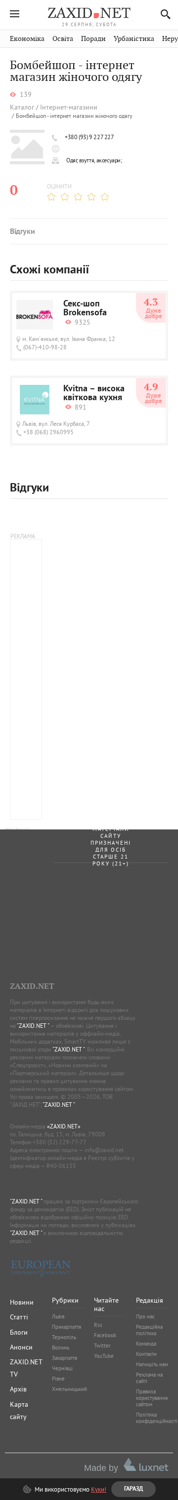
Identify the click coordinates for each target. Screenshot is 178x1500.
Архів (18, 1389)
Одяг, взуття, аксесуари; (94, 160)
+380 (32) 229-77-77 (60, 1142)
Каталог (22, 107)
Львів (58, 1316)
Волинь (60, 1347)
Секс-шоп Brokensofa (85, 309)
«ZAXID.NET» (64, 1126)
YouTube (104, 1355)
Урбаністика (134, 39)
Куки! (98, 1489)
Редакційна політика (149, 1330)
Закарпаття (64, 1357)
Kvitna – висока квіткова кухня (94, 394)
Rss (98, 1324)
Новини (22, 1302)
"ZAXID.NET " (33, 1025)
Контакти (146, 1353)
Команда (146, 1343)
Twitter (102, 1345)
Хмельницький (69, 1389)
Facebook (105, 1335)
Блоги (19, 1332)
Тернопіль (64, 1337)
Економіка (27, 39)
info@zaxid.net (104, 1150)
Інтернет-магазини (68, 107)
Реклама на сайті (149, 1378)
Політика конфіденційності (157, 1418)
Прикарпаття (66, 1326)
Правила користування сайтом (152, 1398)
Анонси (21, 1347)
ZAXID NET (89, 12)
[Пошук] (163, 14)
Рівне (58, 1378)
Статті (19, 1316)
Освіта (62, 39)
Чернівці (62, 1368)
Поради (93, 39)
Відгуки (22, 232)
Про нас (145, 1316)
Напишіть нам (152, 1364)
